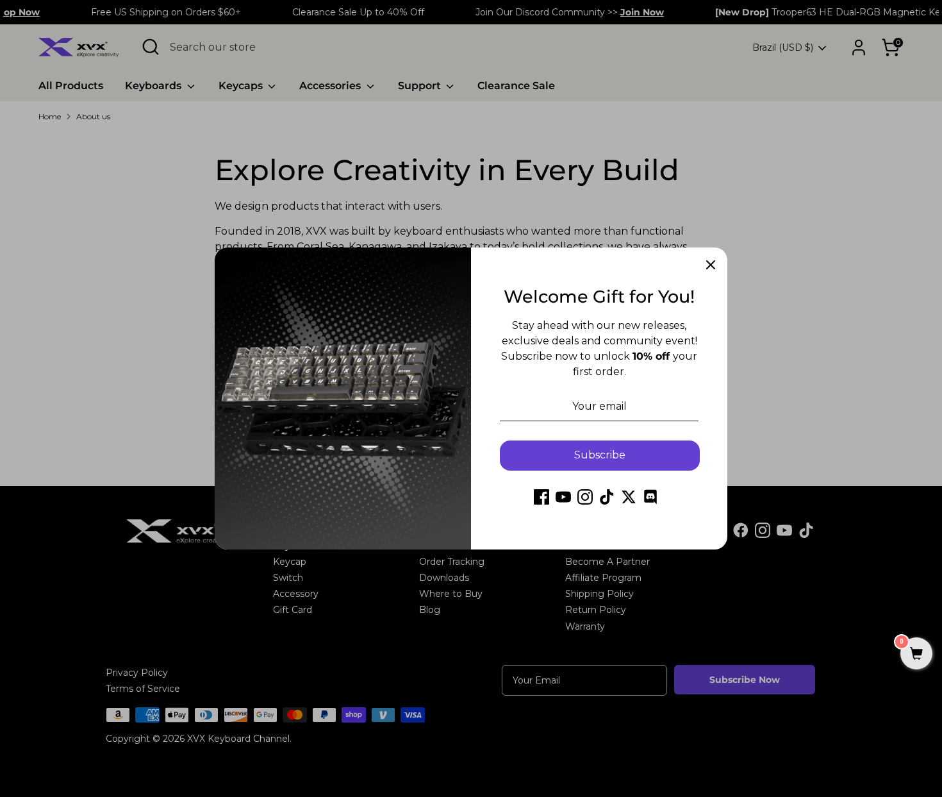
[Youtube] (563, 497)
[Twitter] (628, 497)
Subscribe (599, 455)
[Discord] (650, 497)
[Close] (711, 264)
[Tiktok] (607, 497)
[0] (916, 654)
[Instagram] (585, 497)
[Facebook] (541, 497)
